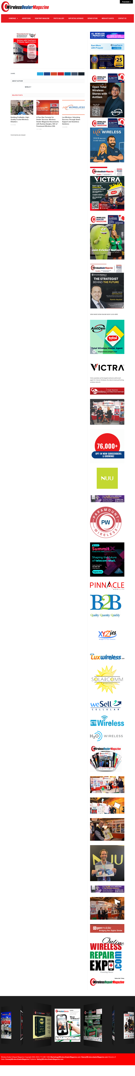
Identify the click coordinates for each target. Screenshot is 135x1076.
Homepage (12, 18)
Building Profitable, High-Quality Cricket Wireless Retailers (20, 119)
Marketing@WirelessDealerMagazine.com (65, 1057)
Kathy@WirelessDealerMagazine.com (50, 1059)
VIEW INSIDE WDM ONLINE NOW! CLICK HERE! (104, 314)
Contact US (122, 18)
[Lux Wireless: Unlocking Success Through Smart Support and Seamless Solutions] (73, 107)
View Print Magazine (42, 18)
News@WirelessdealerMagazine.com (94, 1057)
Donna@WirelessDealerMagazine (17, 1059)
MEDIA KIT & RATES (108, 18)
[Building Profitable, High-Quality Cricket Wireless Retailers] (22, 107)
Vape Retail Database (75, 18)
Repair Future (93, 18)
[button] (3, 1025)
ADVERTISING (26, 18)
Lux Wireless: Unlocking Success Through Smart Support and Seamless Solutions (71, 120)
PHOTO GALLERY (59, 18)
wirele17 (28, 87)
